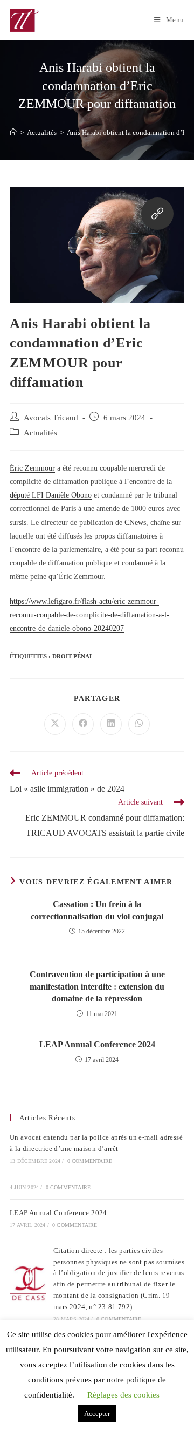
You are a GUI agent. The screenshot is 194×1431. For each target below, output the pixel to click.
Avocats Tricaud (51, 417)
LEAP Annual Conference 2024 (97, 1044)
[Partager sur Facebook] (83, 724)
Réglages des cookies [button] (123, 1395)
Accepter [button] (97, 1413)
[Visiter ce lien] (157, 216)
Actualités (40, 432)
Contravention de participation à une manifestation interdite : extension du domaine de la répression (97, 986)
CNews (135, 523)
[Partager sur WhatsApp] (139, 724)
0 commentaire (90, 1161)
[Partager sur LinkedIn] (111, 724)
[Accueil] (13, 132)
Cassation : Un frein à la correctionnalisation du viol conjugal (97, 910)
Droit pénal (72, 656)
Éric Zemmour (32, 468)
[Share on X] (55, 724)
